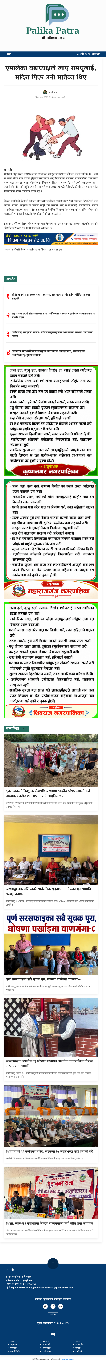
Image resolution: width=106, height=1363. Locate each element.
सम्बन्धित (12, 728)
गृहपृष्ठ (12, 1341)
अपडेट (10, 279)
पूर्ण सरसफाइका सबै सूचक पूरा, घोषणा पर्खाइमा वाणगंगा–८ (44, 980)
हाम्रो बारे (78, 1352)
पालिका (13, 1348)
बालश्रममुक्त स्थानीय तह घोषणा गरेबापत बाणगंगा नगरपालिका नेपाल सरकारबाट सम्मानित (49, 1064)
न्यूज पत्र (13, 1345)
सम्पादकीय (79, 1345)
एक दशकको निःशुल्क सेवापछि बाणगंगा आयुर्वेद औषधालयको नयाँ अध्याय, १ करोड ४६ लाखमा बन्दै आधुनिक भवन (48, 793)
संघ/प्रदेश (47, 1348)
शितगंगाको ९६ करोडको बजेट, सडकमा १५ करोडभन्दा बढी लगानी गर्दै (49, 1152)
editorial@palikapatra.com (59, 1288)
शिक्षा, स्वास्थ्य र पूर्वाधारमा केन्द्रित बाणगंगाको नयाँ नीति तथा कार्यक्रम (49, 1224)
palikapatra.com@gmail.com (28, 1288)
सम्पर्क (77, 1348)
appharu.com (68, 1359)
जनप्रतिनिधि (15, 1352)
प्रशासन (46, 1341)
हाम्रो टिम (53, 1315)
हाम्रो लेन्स (47, 1352)
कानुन (77, 1341)
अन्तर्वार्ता (46, 1345)
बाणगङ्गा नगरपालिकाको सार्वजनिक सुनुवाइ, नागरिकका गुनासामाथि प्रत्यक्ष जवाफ (48, 891)
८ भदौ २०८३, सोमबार (88, 54)
